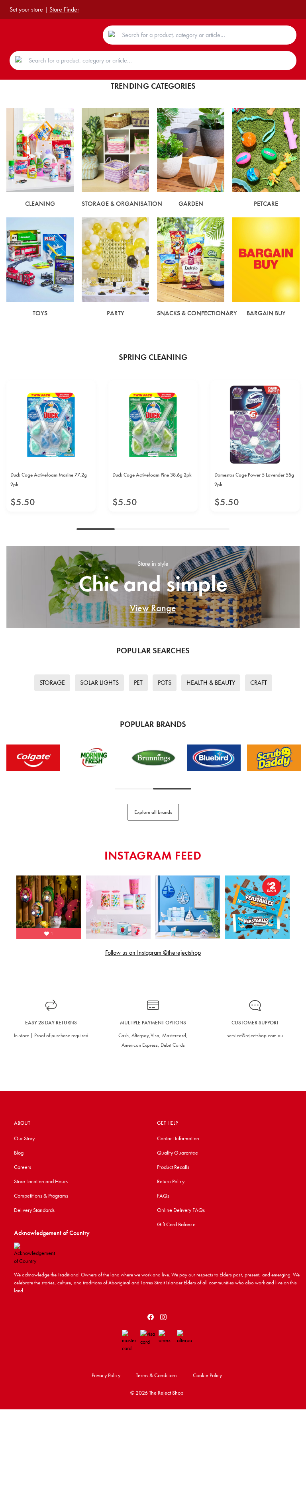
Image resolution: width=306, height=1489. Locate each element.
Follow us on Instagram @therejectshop (153, 952)
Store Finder (64, 9)
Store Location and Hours (41, 1181)
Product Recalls (173, 1166)
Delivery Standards (34, 1209)
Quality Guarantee (177, 1152)
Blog (19, 1152)
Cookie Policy (207, 1375)
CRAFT (258, 682)
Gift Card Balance (176, 1224)
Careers (22, 1166)
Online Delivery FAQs (181, 1209)
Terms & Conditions (156, 1375)
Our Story (24, 1138)
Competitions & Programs (41, 1195)
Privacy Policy (106, 1375)
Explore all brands (153, 812)
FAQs (163, 1195)
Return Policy (170, 1181)
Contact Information (178, 1138)
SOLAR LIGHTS (99, 682)
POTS (164, 682)
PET (138, 682)
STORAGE (52, 682)
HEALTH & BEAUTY (210, 682)
